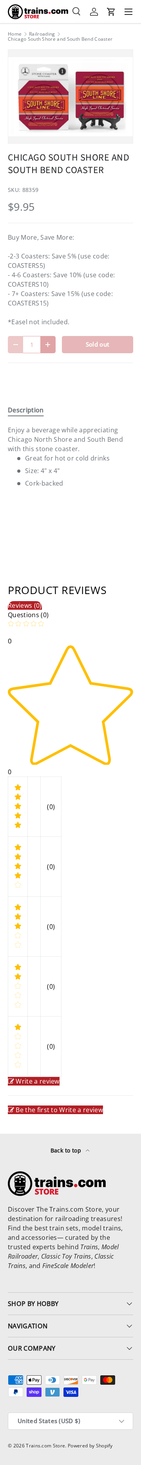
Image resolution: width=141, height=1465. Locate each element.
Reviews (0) (25, 605)
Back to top (67, 1150)
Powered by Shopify (90, 1445)
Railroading (42, 34)
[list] (70, 96)
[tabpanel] (70, 456)
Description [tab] (26, 410)
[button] (111, 11)
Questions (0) (28, 615)
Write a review (37, 1081)
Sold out (98, 344)
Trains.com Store (45, 1445)
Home (15, 34)
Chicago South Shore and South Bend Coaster (60, 39)
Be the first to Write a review (59, 1110)
